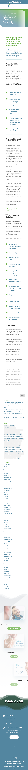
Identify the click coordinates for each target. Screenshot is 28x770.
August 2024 (7, 515)
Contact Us (14, 737)
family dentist (15, 442)
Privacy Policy (8, 761)
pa (22, 451)
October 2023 (7, 537)
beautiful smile (11, 425)
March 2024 (6, 526)
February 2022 (7, 571)
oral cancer (14, 449)
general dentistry (12, 445)
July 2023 (6, 543)
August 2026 (7, 464)
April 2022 (6, 567)
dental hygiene (19, 436)
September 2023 (8, 539)
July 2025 (6, 492)
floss (20, 442)
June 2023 (6, 545)
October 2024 (7, 511)
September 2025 (8, 488)
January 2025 (7, 505)
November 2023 (7, 535)
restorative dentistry (8, 456)
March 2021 (6, 588)
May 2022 (6, 565)
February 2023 (7, 548)
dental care (6, 434)
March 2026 (6, 475)
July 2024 (6, 518)
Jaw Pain (5, 447)
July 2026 (6, 466)
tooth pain (14, 458)
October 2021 (7, 577)
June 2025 (6, 494)
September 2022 (8, 556)
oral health (6, 451)
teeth (14, 456)
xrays (18, 458)
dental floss (6, 436)
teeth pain (19, 456)
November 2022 (7, 552)
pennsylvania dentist (20, 453)
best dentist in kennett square (10, 427)
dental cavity (12, 434)
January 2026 (7, 479)
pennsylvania (11, 453)
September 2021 (8, 580)
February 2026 (7, 477)
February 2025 (7, 503)
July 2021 (6, 584)
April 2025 (6, 498)
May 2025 (6, 496)
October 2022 (7, 554)
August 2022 (7, 558)
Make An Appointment (14, 628)
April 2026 (6, 473)
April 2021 (6, 586)
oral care (19, 449)
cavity (9, 432)
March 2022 (6, 569)
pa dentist (6, 453)
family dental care (7, 442)
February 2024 (7, 528)
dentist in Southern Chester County (15, 440)
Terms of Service (20, 766)
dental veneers (14, 438)
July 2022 (6, 560)
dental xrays (20, 438)
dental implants (7, 438)
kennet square (11, 447)
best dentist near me (8, 430)
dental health (12, 436)
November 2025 (7, 483)
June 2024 (6, 520)
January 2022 (7, 573)
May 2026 (6, 471)
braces (14, 430)
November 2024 (7, 509)
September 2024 (8, 513)
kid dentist (18, 447)
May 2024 (6, 522)
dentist (5, 440)
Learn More (14, 656)
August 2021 (7, 582)
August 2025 (7, 490)
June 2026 (6, 469)
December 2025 (7, 481)
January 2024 (7, 531)
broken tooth (20, 430)
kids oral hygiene (7, 449)
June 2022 (6, 562)
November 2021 (7, 575)
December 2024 (7, 507)
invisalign (18, 445)
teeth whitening (7, 458)
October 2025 (7, 486)
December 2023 (7, 533)
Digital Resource (17, 763)
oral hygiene (12, 451)
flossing (5, 445)
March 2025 (6, 501)
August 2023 (7, 541)
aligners (5, 425)
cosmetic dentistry (15, 432)
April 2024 (6, 524)
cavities (5, 432)
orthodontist (18, 451)
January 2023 (7, 550)
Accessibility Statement (18, 761)
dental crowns (19, 434)
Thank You (14, 701)
